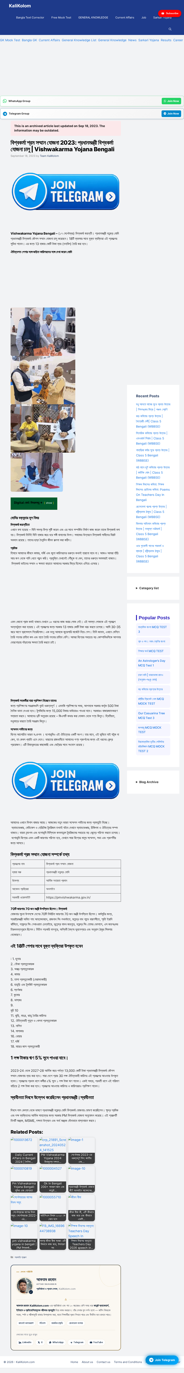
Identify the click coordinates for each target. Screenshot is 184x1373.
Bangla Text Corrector (30, 17)
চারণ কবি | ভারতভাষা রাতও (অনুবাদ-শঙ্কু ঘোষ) (150, 677)
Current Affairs (124, 17)
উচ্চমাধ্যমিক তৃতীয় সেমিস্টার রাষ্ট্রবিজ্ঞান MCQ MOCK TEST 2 (151, 746)
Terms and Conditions (128, 1362)
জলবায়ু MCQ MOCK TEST (149, 730)
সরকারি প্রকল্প (20, 1257)
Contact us (103, 1362)
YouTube (98, 1342)
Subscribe (172, 13)
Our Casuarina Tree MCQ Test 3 (151, 715)
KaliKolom (20, 5)
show (49, 502)
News (132, 40)
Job (143, 17)
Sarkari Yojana (162, 17)
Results (166, 40)
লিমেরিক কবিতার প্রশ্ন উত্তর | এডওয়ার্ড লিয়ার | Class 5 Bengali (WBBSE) (151, 438)
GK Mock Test (10, 40)
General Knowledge (112, 40)
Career (178, 40)
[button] (170, 29)
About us (87, 1362)
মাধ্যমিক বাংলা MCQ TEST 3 (152, 629)
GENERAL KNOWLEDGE (93, 17)
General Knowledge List (79, 40)
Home (74, 1362)
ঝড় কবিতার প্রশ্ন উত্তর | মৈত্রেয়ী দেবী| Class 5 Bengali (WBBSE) (149, 421)
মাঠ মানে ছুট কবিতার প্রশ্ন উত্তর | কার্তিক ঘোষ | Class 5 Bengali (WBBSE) (153, 473)
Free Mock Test (61, 17)
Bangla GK (29, 40)
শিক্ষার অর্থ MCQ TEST (151, 651)
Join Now (173, 101)
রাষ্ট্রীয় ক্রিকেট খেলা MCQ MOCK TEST (151, 701)
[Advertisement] (92, 71)
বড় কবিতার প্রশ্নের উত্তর (150, 689)
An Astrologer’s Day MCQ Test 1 (151, 663)
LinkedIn (26, 1342)
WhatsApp (58, 1342)
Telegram (78, 1342)
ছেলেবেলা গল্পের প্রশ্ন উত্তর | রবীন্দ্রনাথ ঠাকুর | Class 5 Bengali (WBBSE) (151, 512)
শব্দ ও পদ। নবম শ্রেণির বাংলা (151, 641)
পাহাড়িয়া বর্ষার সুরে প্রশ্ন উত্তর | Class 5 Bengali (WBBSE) (152, 455)
